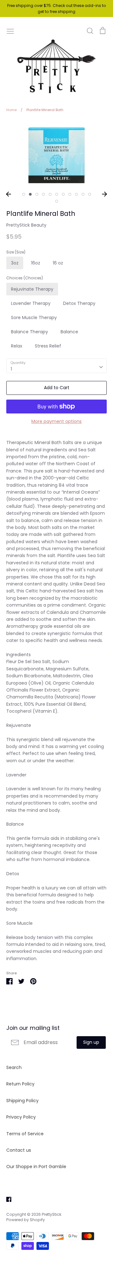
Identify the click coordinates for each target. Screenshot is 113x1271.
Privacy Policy (21, 1117)
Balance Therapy (29, 332)
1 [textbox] (11, 369)
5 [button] (50, 194)
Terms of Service (25, 1134)
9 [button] (76, 194)
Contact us (18, 1150)
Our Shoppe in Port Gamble (36, 1166)
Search (14, 1067)
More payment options (56, 421)
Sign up (91, 1042)
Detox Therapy (79, 303)
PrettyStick (51, 1214)
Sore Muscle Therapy (34, 317)
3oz (15, 263)
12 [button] (56, 201)
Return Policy (20, 1084)
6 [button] (56, 194)
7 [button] (63, 194)
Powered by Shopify (25, 1219)
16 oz (58, 263)
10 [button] (83, 194)
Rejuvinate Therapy (32, 289)
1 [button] (23, 194)
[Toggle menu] (10, 31)
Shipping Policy (22, 1100)
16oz (35, 263)
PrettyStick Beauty (26, 225)
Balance (69, 332)
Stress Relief (48, 346)
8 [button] (69, 194)
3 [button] (36, 194)
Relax (16, 346)
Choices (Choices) (24, 278)
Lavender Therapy (31, 303)
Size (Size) (15, 252)
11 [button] (89, 194)
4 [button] (43, 194)
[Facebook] (6, 1199)
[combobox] (56, 366)
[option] (56, 154)
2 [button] (30, 194)
